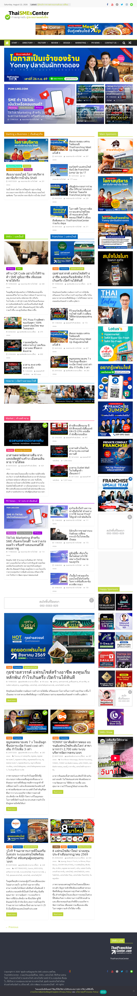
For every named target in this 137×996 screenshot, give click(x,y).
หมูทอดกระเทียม (20, 759)
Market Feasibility (85, 759)
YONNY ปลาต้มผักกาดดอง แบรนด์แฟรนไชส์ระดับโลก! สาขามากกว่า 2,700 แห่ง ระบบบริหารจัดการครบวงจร (71, 747)
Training (28, 169)
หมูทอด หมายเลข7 (68, 868)
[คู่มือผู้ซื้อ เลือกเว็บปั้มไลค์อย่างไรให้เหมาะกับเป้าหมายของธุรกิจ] (59, 552)
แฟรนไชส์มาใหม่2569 (81, 875)
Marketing (80, 42)
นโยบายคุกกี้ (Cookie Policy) (87, 992)
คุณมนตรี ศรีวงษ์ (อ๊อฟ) (73, 323)
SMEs (19, 268)
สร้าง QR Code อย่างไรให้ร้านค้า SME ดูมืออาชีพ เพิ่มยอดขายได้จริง (25, 276)
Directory (27, 42)
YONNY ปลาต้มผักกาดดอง (68, 763)
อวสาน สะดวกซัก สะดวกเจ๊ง (32, 366)
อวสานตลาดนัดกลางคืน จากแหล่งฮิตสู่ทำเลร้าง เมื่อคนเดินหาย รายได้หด (25, 458)
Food (55, 268)
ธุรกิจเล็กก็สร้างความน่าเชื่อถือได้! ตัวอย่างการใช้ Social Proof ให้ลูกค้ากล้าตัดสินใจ (39, 114)
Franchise (64, 268)
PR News (95, 42)
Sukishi (30, 868)
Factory (42, 42)
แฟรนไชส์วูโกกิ (36, 875)
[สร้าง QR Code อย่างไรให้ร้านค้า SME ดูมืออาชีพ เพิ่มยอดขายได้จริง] (26, 242)
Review (54, 42)
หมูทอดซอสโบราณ (34, 759)
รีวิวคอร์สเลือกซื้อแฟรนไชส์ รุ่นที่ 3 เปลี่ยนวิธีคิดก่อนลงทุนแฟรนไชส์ (119, 112)
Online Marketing (26, 108)
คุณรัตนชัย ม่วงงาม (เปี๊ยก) (27, 332)
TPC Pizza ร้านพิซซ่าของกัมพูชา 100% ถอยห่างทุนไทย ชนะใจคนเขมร (34, 324)
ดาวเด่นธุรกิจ (25, 756)
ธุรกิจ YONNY (83, 763)
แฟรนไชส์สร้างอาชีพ (62, 685)
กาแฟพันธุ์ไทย (79, 865)
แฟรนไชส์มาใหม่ (66, 875)
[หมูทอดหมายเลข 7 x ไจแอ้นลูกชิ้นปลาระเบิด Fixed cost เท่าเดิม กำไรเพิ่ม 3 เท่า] (59, 357)
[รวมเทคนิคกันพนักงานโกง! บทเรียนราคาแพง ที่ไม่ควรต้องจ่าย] (13, 341)
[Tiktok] (117, 4)
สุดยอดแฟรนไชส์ (77, 268)
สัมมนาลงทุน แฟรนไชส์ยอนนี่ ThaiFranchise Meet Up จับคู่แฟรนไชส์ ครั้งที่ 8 (71, 147)
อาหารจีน (71, 766)
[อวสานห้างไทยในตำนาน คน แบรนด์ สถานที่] (59, 446)
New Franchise (84, 847)
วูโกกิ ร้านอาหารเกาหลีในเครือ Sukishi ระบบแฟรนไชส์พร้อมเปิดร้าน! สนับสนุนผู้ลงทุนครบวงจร (25, 856)
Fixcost (17, 756)
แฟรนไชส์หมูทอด (19, 766)
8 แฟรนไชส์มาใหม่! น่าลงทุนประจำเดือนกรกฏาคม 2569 (70, 852)
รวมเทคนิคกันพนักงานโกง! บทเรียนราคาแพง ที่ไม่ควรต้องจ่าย (34, 347)
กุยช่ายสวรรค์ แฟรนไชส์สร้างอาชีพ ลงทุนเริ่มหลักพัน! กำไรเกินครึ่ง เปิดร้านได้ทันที (91, 90)
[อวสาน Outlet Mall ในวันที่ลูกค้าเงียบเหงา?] (59, 466)
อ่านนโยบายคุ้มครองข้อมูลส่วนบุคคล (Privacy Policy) (51, 992)
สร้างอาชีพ (82, 681)
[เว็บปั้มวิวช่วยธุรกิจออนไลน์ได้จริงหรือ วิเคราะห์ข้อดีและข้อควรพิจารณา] (59, 574)
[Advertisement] (115, 568)
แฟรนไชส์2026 (79, 871)
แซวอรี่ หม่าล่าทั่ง (58, 871)
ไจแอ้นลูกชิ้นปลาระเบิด (16, 770)
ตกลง (103, 992)
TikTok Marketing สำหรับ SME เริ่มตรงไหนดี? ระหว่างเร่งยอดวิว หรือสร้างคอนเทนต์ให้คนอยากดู (120, 90)
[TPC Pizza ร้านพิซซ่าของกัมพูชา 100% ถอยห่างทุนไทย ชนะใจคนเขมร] (13, 318)
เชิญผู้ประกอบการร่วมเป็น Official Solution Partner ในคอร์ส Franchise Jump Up (80, 191)
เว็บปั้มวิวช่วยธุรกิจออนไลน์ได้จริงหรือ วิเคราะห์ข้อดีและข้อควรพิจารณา (80, 580)
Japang (63, 861)
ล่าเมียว (58, 868)
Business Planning (14, 166)
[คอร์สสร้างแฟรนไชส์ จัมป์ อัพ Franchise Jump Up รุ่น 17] (59, 165)
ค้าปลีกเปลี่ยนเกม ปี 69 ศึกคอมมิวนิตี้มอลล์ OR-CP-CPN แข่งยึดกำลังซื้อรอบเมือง (80, 430)
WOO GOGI (38, 868)
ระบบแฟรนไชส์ (25, 872)
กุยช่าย (55, 681)
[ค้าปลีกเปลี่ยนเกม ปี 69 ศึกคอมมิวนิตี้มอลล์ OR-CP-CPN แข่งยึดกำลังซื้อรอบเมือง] (59, 424)
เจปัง (78, 868)
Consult (27, 166)
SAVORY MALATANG (65, 865)
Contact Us (111, 42)
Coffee (56, 847)
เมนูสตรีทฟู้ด (24, 685)
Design (66, 42)
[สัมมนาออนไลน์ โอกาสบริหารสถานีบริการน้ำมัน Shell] (26, 140)
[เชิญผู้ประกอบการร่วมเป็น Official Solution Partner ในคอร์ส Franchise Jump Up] (59, 185)
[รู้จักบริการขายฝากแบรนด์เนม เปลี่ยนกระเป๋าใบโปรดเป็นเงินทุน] (59, 529)
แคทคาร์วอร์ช (85, 868)
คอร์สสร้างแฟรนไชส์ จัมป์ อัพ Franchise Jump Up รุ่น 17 (80, 169)
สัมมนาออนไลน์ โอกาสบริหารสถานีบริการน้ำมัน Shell (25, 176)
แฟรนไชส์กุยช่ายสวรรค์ (46, 685)
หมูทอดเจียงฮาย (23, 763)
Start (14, 42)
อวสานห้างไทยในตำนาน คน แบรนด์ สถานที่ (79, 450)
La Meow (81, 861)
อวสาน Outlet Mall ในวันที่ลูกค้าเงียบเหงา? (79, 470)
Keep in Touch (72, 861)
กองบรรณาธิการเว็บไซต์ (30, 119)
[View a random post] (130, 42)
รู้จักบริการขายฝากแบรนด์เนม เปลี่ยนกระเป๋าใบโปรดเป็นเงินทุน (80, 535)
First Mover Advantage (69, 759)
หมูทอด (33, 756)
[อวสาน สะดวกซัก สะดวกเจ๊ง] (13, 363)
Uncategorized (50, 108)
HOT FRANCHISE (20, 868)
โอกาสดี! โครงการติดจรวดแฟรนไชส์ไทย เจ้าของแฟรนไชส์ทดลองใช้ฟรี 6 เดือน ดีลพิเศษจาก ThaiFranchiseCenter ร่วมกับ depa (72, 216)
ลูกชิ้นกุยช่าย (73, 681)
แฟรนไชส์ (33, 685)
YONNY (55, 763)
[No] (133, 991)
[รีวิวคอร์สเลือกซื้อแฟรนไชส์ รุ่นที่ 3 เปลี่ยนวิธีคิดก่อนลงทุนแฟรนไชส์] (119, 106)
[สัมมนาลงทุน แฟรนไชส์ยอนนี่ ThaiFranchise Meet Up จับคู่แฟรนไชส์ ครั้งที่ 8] (59, 140)
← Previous (11, 927)
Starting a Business (14, 169)
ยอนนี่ (65, 766)
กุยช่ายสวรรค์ (63, 681)
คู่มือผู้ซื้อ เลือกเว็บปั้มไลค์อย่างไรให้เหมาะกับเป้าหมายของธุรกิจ (78, 557)
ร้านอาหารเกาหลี (38, 872)
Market (10, 450)
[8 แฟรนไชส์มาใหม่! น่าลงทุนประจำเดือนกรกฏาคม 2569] (72, 820)
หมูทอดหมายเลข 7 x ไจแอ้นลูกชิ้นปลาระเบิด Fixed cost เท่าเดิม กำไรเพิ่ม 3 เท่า (80, 363)
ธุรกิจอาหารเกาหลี (12, 872)
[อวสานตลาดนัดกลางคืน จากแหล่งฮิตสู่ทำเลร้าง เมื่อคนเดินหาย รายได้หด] (26, 424)
